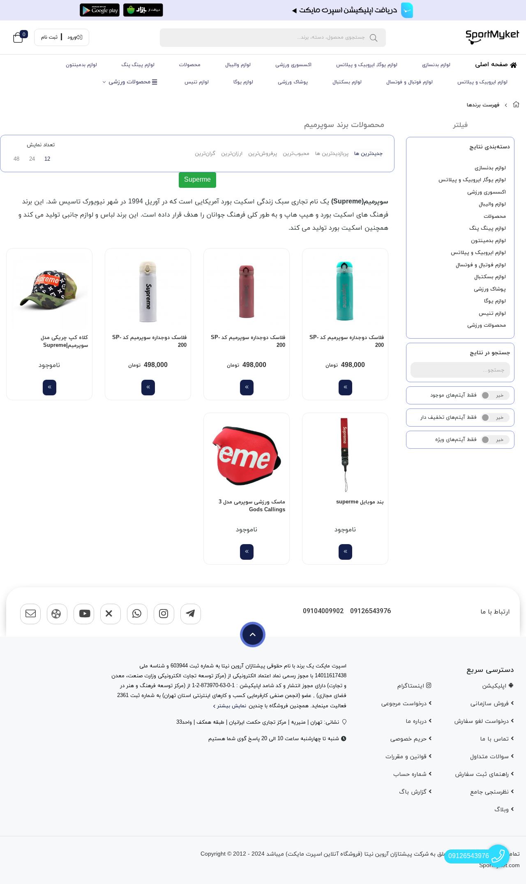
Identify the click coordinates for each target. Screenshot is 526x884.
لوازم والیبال (238, 65)
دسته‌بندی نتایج (489, 147)
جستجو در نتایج (490, 353)
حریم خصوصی (409, 739)
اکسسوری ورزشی (293, 65)
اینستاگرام (411, 686)
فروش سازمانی (491, 703)
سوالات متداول (490, 756)
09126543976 (370, 612)
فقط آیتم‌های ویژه (456, 439)
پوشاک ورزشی (293, 82)
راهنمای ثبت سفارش (483, 774)
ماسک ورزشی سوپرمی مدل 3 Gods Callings (252, 506)
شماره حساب (411, 774)
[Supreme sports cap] (49, 291)
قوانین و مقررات (407, 756)
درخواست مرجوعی (405, 703)
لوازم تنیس (197, 82)
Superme (197, 180)
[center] (373, 37)
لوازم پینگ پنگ (138, 65)
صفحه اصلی (492, 64)
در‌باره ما (417, 721)
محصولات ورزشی (130, 82)
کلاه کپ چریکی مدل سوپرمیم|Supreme (64, 342)
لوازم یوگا (243, 82)
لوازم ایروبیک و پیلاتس (482, 82)
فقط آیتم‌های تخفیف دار (448, 417)
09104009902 (323, 612)
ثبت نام (49, 37)
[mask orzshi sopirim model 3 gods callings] (246, 455)
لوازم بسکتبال (347, 82)
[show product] (345, 387)
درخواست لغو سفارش (482, 721)
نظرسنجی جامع (490, 792)
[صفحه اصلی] (516, 105)
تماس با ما (495, 739)
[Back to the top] (252, 634)
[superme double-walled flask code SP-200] (345, 291)
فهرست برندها (483, 105)
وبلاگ (502, 810)
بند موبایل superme (360, 502)
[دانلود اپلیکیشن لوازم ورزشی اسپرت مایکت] (263, 10)
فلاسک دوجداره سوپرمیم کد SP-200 (346, 342)
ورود (71, 37)
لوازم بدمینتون (81, 65)
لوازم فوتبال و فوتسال (409, 82)
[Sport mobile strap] (345, 455)
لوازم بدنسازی (436, 65)
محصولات (190, 65)
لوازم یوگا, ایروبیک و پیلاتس (366, 65)
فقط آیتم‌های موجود (453, 395)
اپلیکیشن (495, 686)
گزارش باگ (414, 792)
